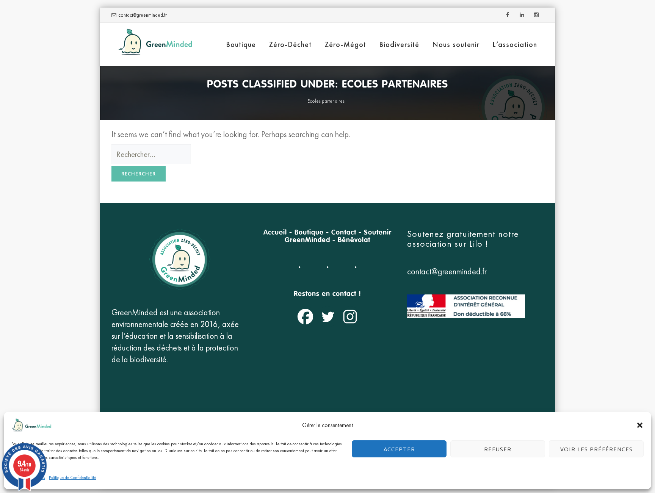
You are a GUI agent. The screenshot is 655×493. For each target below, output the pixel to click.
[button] (640, 425)
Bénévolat (354, 240)
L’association (514, 44)
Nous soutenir (455, 44)
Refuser (497, 449)
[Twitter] (327, 316)
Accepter (399, 449)
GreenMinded (307, 240)
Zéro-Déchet (290, 44)
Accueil (275, 232)
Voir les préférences (596, 449)
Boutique (241, 44)
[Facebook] (305, 316)
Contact (343, 232)
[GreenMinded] (155, 44)
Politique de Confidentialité (72, 477)
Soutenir (378, 232)
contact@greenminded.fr (142, 15)
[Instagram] (350, 316)
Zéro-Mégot (345, 44)
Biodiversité (399, 44)
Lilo (477, 243)
